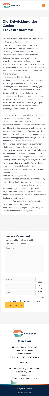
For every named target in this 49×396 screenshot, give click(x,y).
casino (21, 34)
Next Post (24, 225)
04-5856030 (24, 375)
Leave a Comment (10, 34)
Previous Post (24, 219)
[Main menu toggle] (43, 6)
